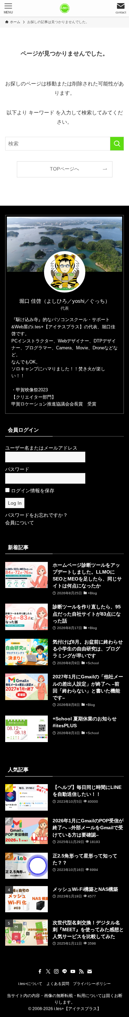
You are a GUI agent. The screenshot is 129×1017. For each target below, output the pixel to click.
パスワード (17, 469)
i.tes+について (30, 984)
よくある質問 (57, 984)
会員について (19, 522)
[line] (65, 971)
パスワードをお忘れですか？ (36, 515)
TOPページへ (64, 169)
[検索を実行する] (117, 144)
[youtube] (73, 971)
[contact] (89, 971)
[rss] (81, 971)
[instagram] (56, 971)
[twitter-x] (48, 971)
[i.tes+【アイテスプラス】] (64, 8)
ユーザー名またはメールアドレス (41, 448)
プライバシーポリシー (92, 984)
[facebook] (40, 971)
